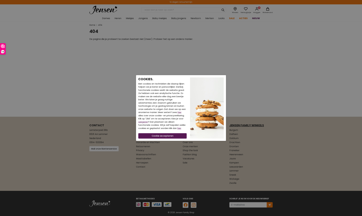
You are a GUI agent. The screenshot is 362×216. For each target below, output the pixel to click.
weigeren (143, 121)
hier (179, 112)
